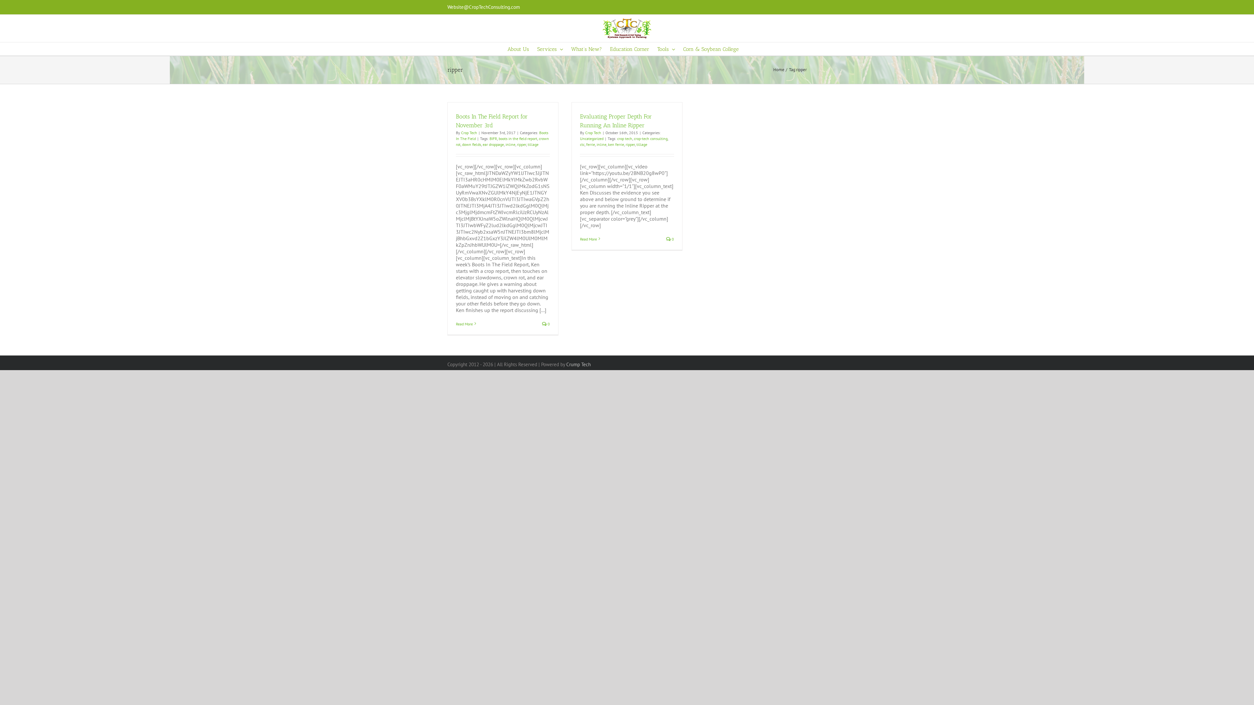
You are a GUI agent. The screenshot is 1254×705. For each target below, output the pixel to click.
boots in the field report (518, 138)
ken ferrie (616, 144)
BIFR (493, 138)
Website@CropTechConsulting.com (483, 7)
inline (510, 144)
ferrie (590, 144)
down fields (471, 144)
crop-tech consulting (650, 138)
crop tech (624, 138)
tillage (533, 144)
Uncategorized (591, 138)
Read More (464, 323)
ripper (521, 144)
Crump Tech (578, 364)
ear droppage (493, 144)
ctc (582, 144)
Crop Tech (469, 132)
